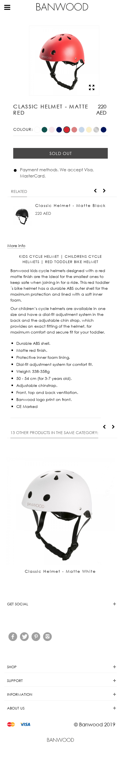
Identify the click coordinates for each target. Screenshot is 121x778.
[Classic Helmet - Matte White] (37, 129)
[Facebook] (12, 636)
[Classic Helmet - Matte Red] (67, 129)
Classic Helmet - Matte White (60, 571)
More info (16, 245)
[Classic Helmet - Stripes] (103, 129)
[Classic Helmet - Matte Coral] (75, 129)
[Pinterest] (36, 636)
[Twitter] (24, 636)
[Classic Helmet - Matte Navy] (59, 129)
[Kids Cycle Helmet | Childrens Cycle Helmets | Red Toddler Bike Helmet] (64, 92)
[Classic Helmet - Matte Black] (22, 214)
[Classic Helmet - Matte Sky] (82, 129)
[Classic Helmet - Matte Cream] (89, 129)
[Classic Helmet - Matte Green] (45, 129)
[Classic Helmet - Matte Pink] (52, 129)
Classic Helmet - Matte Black (70, 205)
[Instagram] (47, 636)
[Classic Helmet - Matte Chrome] (96, 129)
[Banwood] (64, 6)
